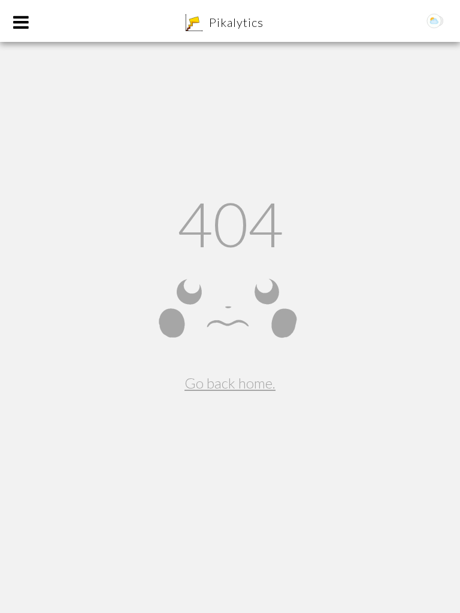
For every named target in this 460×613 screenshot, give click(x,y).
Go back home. (230, 383)
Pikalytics (236, 22)
